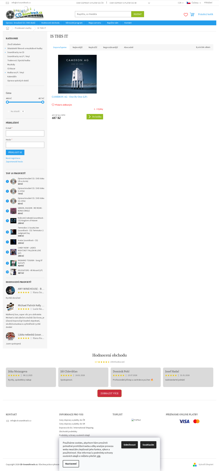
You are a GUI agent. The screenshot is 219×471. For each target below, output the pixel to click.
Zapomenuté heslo (14, 161)
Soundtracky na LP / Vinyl (18, 56)
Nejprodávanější (110, 47)
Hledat (138, 14)
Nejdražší (93, 47)
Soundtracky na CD (15, 52)
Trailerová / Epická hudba (18, 60)
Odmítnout (130, 444)
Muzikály (11, 64)
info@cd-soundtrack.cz (20, 420)
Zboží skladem (14, 44)
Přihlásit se (15, 152)
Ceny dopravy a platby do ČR (90, 3)
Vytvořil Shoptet (206, 464)
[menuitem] (20, 22)
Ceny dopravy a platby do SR (123, 3)
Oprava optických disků (18, 80)
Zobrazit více (109, 393)
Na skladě (17, 111)
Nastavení (70, 463)
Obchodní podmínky (68, 431)
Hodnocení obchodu (109, 355)
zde (98, 456)
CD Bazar (11, 68)
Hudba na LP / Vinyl (15, 72)
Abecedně (128, 47)
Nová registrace (13, 158)
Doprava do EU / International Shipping (76, 427)
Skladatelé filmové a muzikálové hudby (24, 48)
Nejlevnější (77, 47)
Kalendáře (12, 76)
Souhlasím (148, 444)
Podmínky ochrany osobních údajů (74, 435)
